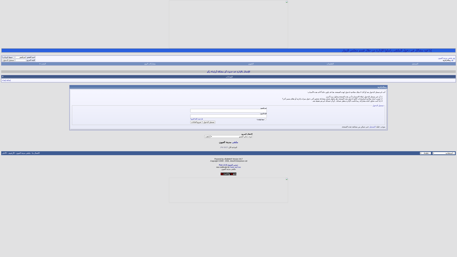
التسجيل (415, 64)
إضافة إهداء (6, 80)
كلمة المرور (30, 60)
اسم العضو (31, 57)
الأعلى (4, 153)
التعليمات (330, 64)
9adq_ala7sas (235, 167)
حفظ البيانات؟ (7, 57)
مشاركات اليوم (150, 64)
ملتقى (235, 142)
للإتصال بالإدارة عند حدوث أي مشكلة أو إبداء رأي (228, 71)
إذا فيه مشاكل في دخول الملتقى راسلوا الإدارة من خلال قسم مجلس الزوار (394, 50)
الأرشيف (11, 153)
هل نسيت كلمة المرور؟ (196, 119)
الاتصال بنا (36, 153)
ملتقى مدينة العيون (445, 58)
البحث (43, 64)
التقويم (251, 64)
